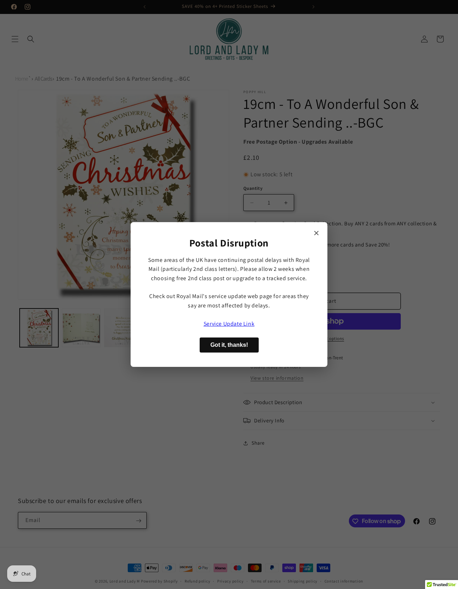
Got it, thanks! (229, 345)
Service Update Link (229, 323)
